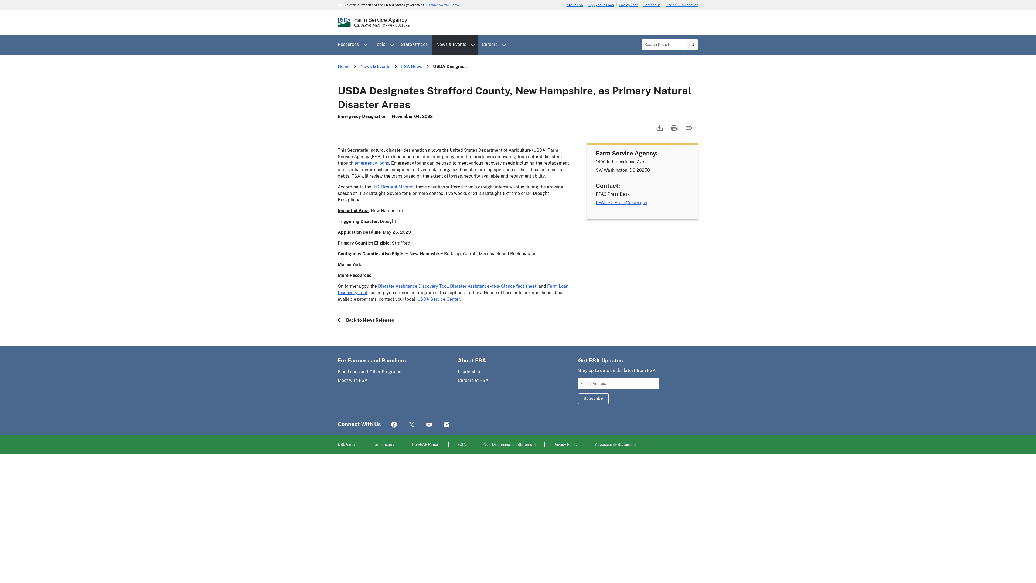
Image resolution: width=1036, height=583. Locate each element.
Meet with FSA (352, 380)
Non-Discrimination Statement (509, 444)
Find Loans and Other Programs (369, 371)
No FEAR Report (426, 444)
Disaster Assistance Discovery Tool (413, 286)
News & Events (451, 44)
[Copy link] (688, 130)
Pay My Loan (628, 5)
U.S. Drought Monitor (393, 186)
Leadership (469, 371)
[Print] (673, 130)
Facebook (394, 425)
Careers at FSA (473, 380)
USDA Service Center (438, 299)
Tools (379, 44)
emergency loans (372, 163)
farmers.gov (383, 444)
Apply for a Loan (601, 5)
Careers (489, 44)
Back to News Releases (370, 320)
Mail (446, 425)
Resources (348, 44)
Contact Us (651, 5)
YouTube (429, 425)
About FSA (575, 5)
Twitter (411, 425)
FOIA (461, 444)
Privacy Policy (565, 444)
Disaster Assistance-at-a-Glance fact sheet (493, 286)
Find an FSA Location (682, 5)
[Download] (659, 130)
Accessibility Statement (615, 444)
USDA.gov (347, 444)
